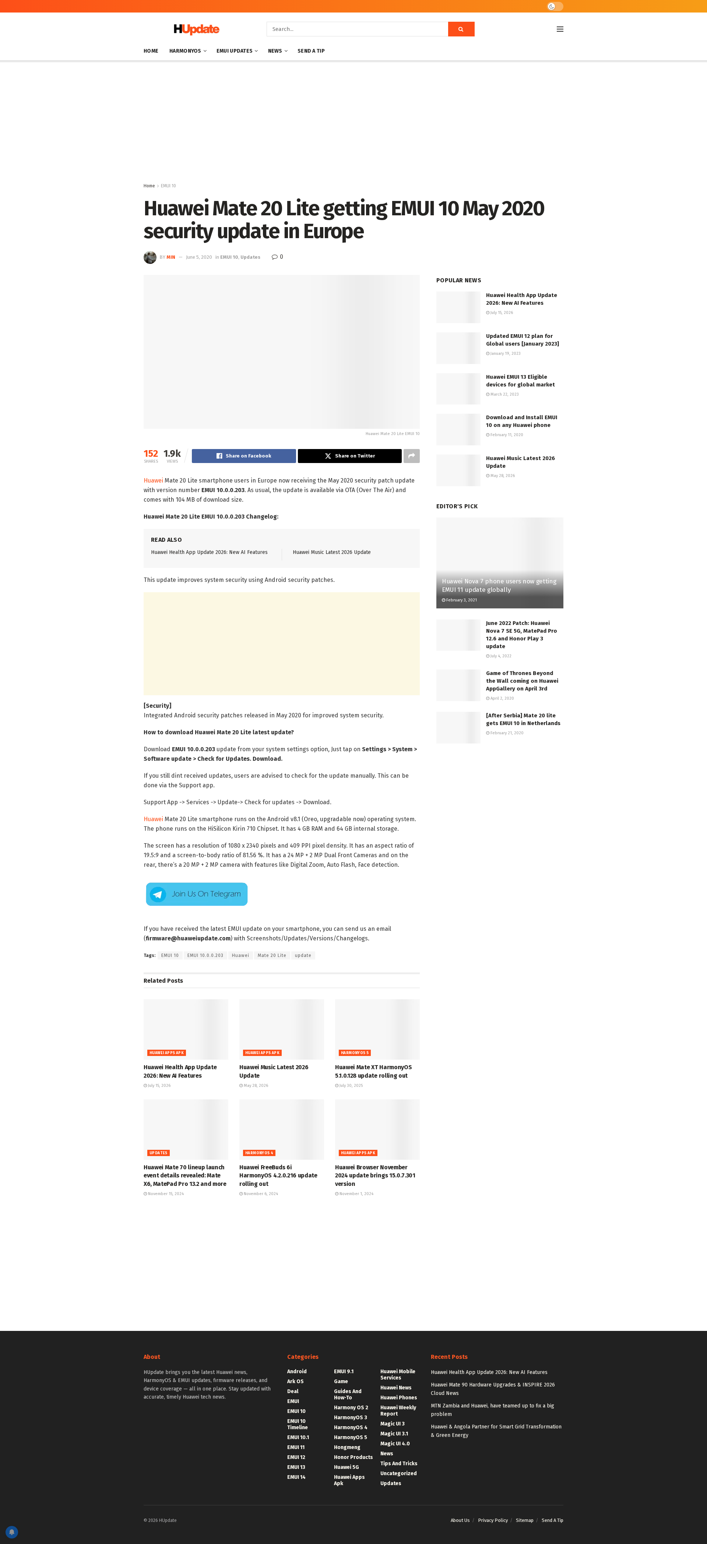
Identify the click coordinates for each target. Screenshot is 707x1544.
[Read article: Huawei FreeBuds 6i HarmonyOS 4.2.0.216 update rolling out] (281, 1129)
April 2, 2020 (501, 698)
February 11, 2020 (506, 434)
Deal (292, 1391)
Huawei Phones (398, 1398)
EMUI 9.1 (344, 1371)
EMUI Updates (235, 51)
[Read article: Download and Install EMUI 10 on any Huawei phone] (458, 429)
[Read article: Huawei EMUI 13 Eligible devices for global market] (458, 389)
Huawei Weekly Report (398, 1411)
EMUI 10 (168, 185)
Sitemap (525, 1520)
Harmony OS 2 (351, 1408)
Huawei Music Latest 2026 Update (332, 552)
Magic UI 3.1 (394, 1434)
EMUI (293, 1401)
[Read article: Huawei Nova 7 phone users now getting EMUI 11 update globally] (499, 562)
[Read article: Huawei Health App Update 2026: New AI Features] (186, 1029)
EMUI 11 (296, 1447)
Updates (250, 257)
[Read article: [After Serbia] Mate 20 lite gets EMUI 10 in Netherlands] (458, 727)
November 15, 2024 (165, 1193)
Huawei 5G (346, 1467)
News (275, 51)
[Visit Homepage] (195, 29)
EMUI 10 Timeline (297, 1424)
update (303, 955)
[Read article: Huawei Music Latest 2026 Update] (281, 1029)
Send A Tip (311, 51)
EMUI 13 (296, 1467)
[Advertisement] (353, 122)
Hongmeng (347, 1447)
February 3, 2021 (461, 600)
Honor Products (353, 1457)
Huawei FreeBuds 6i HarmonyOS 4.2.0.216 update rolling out (278, 1175)
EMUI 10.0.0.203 (205, 955)
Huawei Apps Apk (167, 1053)
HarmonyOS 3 (350, 1417)
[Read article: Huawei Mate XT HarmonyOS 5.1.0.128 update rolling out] (377, 1029)
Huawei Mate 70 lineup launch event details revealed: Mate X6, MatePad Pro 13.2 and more (185, 1175)
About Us (460, 1520)
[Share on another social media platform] (412, 456)
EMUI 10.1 (298, 1437)
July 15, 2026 (158, 1085)
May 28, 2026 (255, 1085)
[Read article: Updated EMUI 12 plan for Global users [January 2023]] (458, 348)
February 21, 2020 (506, 733)
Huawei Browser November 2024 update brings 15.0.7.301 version (375, 1175)
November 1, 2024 (355, 1193)
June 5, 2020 (199, 257)
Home (151, 51)
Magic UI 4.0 (395, 1444)
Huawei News (396, 1388)
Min (170, 257)
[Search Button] (461, 29)
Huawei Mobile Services (397, 1374)
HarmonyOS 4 (259, 1153)
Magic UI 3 (392, 1424)
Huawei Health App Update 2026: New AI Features (209, 552)
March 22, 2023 (504, 394)
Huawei (153, 480)
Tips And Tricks (399, 1463)
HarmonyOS (185, 51)
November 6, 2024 (260, 1193)
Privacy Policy (493, 1520)
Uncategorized (398, 1473)
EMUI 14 (296, 1477)
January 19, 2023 (505, 353)
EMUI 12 (296, 1457)
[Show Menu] (560, 29)
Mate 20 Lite (272, 955)
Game (341, 1381)
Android (297, 1371)
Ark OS (295, 1381)
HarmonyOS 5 (355, 1053)
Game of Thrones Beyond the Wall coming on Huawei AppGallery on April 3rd (522, 681)
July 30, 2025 (350, 1085)
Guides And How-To (348, 1394)
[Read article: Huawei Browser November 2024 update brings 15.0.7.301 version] (377, 1129)
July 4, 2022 (500, 656)
